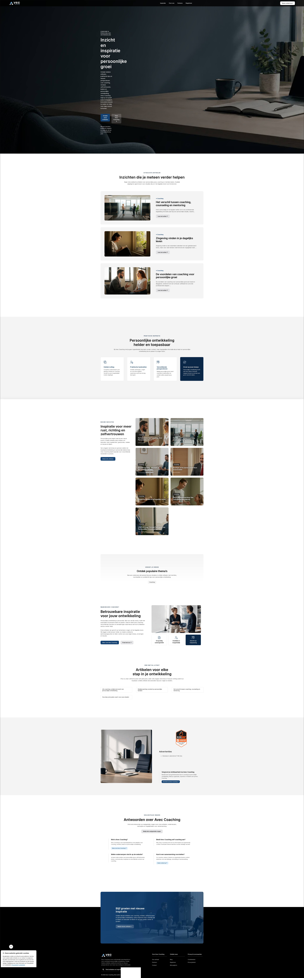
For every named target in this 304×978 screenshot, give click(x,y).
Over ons (171, 3)
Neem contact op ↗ (162, 863)
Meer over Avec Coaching (109, 642)
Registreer (189, 3)
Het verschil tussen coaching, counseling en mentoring (173, 204)
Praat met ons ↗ (126, 642)
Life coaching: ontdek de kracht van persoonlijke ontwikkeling (113, 689)
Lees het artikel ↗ (163, 216)
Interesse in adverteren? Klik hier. (172, 756)
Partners (180, 3)
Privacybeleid (191, 962)
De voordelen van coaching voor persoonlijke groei (175, 276)
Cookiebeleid (191, 959)
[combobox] (120, 969)
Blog (171, 959)
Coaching (160, 198)
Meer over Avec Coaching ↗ (119, 848)
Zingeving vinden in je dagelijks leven (174, 240)
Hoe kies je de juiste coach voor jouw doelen (115, 697)
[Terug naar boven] (11, 947)
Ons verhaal (155, 959)
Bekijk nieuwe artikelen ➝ (125, 926)
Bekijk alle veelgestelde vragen (152, 831)
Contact (154, 965)
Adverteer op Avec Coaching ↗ (171, 781)
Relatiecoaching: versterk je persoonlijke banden (150, 689)
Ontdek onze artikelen (105, 117)
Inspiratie (163, 3)
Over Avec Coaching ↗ (116, 118)
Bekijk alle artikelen (107, 459)
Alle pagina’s (173, 965)
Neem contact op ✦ (287, 3)
